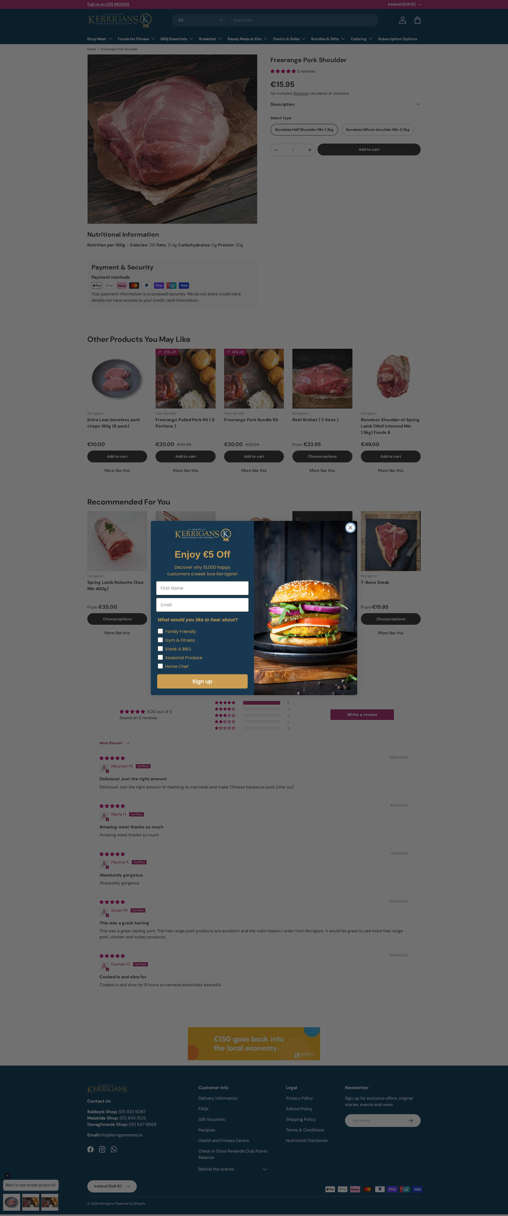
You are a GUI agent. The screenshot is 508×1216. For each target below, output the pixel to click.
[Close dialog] (350, 527)
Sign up (202, 681)
